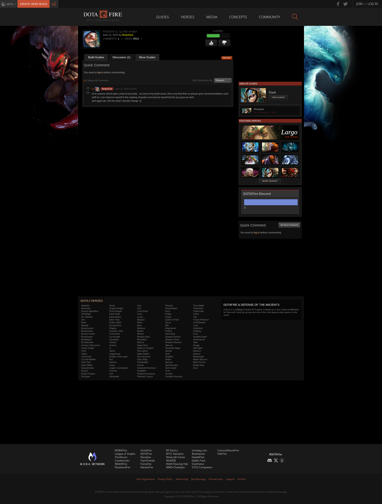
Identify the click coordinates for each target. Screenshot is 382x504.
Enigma (112, 328)
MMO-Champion (175, 467)
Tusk (195, 325)
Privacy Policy (165, 479)
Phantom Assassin (146, 373)
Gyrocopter (114, 337)
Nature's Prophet (145, 348)
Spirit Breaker (171, 365)
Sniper (168, 359)
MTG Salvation (174, 453)
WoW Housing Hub (177, 463)
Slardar (168, 351)
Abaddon (85, 305)
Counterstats (122, 460)
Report (227, 58)
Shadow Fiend (172, 339)
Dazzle (84, 371)
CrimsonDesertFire (228, 450)
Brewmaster (87, 337)
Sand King (170, 334)
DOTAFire (146, 453)
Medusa (141, 328)
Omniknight (142, 362)
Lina (139, 305)
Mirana (140, 334)
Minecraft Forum (175, 457)
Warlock (197, 351)
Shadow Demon (172, 337)
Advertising (182, 479)
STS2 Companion (202, 467)
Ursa (195, 334)
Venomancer (199, 339)
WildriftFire (121, 463)
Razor (168, 322)
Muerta (140, 342)
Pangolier (141, 371)
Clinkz (84, 354)
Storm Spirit (170, 368)
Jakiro (112, 351)
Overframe (198, 463)
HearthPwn (198, 457)
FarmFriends (147, 460)
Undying (197, 331)
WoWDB (171, 460)
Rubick (168, 331)
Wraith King (198, 365)
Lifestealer (114, 376)
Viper (195, 342)
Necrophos (142, 351)
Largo (112, 365)
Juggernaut (114, 354)
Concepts (238, 17)
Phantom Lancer (145, 376)
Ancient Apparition (89, 311)
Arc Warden (87, 317)
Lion (139, 308)
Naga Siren (142, 345)
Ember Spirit (115, 322)
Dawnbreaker (87, 368)
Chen (83, 351)
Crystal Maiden (88, 359)
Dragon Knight (116, 308)
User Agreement (145, 479)
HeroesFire (146, 467)
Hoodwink (114, 339)
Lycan (140, 317)
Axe (83, 319)
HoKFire (222, 453)
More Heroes (269, 181)
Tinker (196, 314)
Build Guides (96, 57)
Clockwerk (86, 356)
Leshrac (113, 371)
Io (110, 348)
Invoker (113, 345)
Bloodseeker (87, 331)
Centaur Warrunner (90, 345)
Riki (167, 325)
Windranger (198, 356)
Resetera (145, 457)
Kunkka (113, 362)
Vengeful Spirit (200, 337)
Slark (167, 354)
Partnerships (216, 479)
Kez (111, 359)
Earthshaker (115, 317)
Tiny (195, 317)
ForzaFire (145, 463)
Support (230, 479)
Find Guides (278, 97)
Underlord (198, 328)
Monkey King (143, 337)
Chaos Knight (87, 348)
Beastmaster (87, 328)
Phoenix (169, 305)
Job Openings (198, 479)
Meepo (140, 331)
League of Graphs (125, 453)
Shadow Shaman (173, 342)
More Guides (147, 57)
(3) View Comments (289, 225)
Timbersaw (198, 311)
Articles (242, 479)
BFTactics (172, 450)
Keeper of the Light (118, 356)
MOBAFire (121, 450)
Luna (139, 314)
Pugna (168, 317)
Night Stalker (143, 354)
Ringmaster (170, 328)
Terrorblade (198, 305)
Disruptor (85, 376)
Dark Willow (87, 365)
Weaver (197, 354)
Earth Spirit (114, 314)
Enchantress (115, 325)
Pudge (168, 314)
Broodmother (87, 342)
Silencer (169, 345)
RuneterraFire (122, 467)
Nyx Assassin (143, 356)
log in (100, 72)
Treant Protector (201, 319)
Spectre (169, 362)
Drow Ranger (115, 311)
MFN (10, 4)
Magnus (141, 319)
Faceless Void (116, 331)
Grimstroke (114, 334)
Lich (111, 373)
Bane (83, 322)
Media (211, 17)
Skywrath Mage (172, 348)
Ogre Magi (142, 359)
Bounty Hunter (88, 334)
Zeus (195, 368)
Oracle (140, 365)
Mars (139, 325)
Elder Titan (114, 319)
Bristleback (86, 339)
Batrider (85, 325)
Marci (139, 322)
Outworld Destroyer (146, 368)
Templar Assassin (173, 376)
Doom (112, 305)
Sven (167, 371)
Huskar (112, 342)
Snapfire (169, 356)
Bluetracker (198, 453)
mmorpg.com (199, 450)
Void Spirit (197, 348)
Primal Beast (171, 308)
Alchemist (86, 308)
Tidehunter (198, 308)
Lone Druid (142, 311)
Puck (167, 311)
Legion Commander (118, 368)
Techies (169, 373)
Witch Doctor (199, 362)
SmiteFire (146, 450)
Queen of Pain (172, 319)
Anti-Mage (86, 314)
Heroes (187, 17)
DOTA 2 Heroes (92, 300)
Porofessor (121, 457)
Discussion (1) (122, 57)
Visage (196, 345)
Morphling (141, 339)
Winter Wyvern (200, 359)
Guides (162, 17)
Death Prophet (88, 373)
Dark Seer (86, 362)
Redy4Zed (127, 35)
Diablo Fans (199, 460)
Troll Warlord (199, 322)
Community (269, 17)
